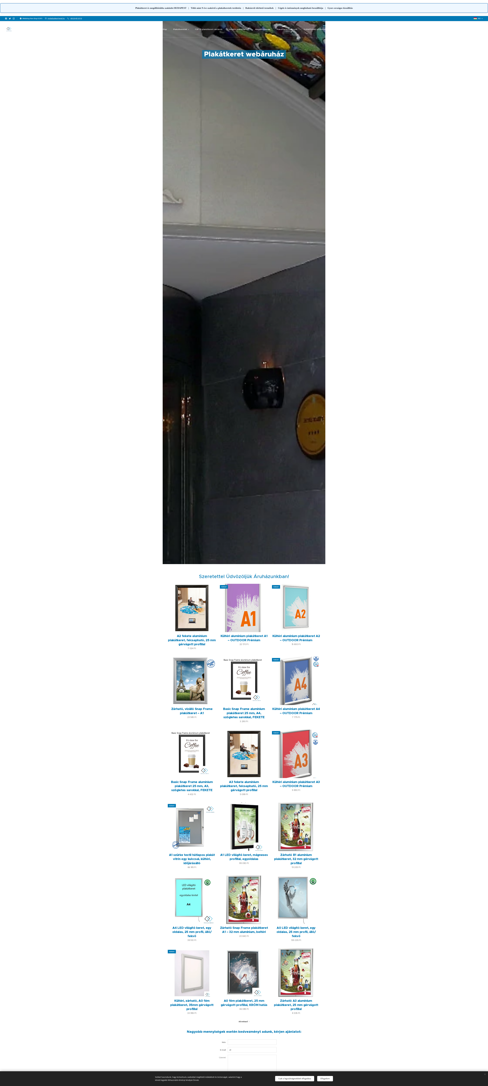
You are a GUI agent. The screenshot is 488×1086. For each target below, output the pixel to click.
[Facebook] (6, 18)
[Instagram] (13, 18)
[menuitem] (163, 29)
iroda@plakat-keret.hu (56, 18)
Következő (243, 1021)
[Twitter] (9, 18)
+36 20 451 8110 (76, 18)
